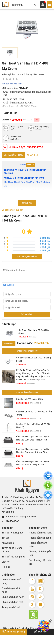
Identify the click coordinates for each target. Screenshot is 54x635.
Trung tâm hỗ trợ (11, 607)
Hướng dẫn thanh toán (38, 544)
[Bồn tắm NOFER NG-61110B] (8, 403)
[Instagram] (32, 596)
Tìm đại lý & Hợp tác (12, 532)
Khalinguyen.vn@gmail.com (20, 516)
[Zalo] (40, 581)
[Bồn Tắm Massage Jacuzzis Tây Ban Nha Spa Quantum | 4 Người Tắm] (8, 453)
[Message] (48, 497)
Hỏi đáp (6, 566)
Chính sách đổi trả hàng (11, 581)
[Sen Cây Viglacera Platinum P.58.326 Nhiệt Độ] (8, 428)
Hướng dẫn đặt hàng (40, 537)
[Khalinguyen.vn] (5, 5)
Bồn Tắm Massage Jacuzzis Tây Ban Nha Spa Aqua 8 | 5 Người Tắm (33, 463)
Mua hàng (9, 343)
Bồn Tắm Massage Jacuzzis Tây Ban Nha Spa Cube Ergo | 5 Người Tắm (33, 438)
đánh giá (45, 238)
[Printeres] (40, 589)
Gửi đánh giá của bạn (27, 256)
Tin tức (5, 537)
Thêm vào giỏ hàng (16, 632)
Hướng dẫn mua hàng (40, 532)
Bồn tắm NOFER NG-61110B (29, 399)
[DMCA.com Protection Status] (40, 614)
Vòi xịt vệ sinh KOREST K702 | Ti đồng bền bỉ (33, 359)
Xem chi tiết (10, 112)
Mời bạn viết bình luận (12, 83)
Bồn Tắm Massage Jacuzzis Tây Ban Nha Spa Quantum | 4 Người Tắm (33, 450)
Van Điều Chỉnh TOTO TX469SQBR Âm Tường (34, 413)
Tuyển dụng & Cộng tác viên (12, 550)
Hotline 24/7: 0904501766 (25, 147)
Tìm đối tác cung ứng (13, 556)
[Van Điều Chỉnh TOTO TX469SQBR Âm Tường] (8, 415)
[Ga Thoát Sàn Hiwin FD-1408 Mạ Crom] (9, 333)
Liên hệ (5, 561)
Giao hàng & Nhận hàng (11, 590)
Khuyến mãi (8, 542)
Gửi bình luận (27, 314)
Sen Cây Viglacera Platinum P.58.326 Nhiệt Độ (33, 425)
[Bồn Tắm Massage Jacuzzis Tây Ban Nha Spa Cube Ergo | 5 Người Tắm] (8, 440)
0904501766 (12, 521)
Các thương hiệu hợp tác (40, 562)
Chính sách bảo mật (12, 602)
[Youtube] (32, 589)
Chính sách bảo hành (13, 597)
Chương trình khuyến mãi (40, 553)
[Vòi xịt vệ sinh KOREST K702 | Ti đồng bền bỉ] (8, 361)
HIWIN (41, 74)
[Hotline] (48, 487)
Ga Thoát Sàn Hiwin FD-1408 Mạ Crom (33, 331)
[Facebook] (32, 581)
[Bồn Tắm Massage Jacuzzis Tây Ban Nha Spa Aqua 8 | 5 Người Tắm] (8, 465)
